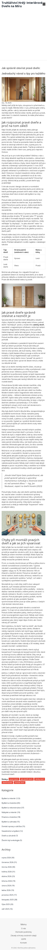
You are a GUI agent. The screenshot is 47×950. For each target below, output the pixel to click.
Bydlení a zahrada (11, 822)
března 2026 (8, 881)
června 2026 (8, 867)
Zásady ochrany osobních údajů (24, 935)
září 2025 (7, 909)
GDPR (23, 939)
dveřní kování (7, 782)
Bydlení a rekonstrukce (13, 807)
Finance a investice (11, 817)
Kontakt (23, 943)
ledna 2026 (8, 890)
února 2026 (8, 885)
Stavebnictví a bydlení (12, 831)
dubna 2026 (8, 876)
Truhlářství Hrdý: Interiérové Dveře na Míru (22, 4)
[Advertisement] (23, 33)
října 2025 (7, 904)
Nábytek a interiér (11, 812)
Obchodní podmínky (23, 932)
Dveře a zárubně (10, 835)
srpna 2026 (8, 857)
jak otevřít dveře (27, 779)
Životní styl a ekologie (12, 840)
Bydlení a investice (11, 803)
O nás (23, 928)
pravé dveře (14, 779)
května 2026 (8, 871)
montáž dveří (19, 782)
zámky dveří (39, 779)
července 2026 (9, 862)
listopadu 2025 (9, 899)
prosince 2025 (9, 895)
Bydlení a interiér (11, 798)
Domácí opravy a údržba (13, 826)
